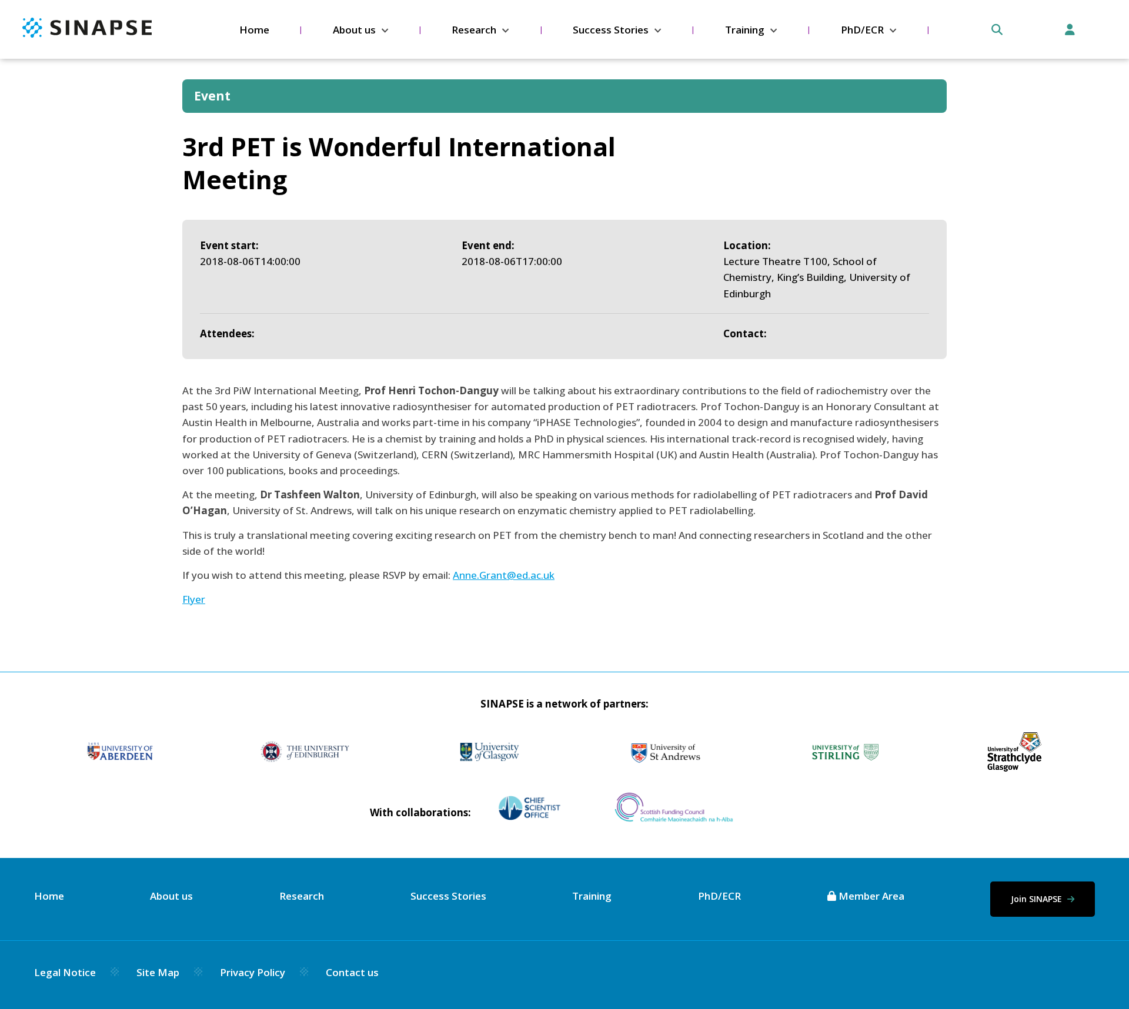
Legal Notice (65, 972)
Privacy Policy (252, 972)
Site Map (157, 972)
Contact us (352, 972)
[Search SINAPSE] (997, 29)
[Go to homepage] (87, 34)
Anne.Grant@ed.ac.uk (504, 575)
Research (474, 30)
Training (744, 30)
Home (254, 30)
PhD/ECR (862, 30)
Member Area (870, 896)
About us (354, 30)
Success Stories (611, 30)
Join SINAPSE (1037, 898)
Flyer (193, 599)
